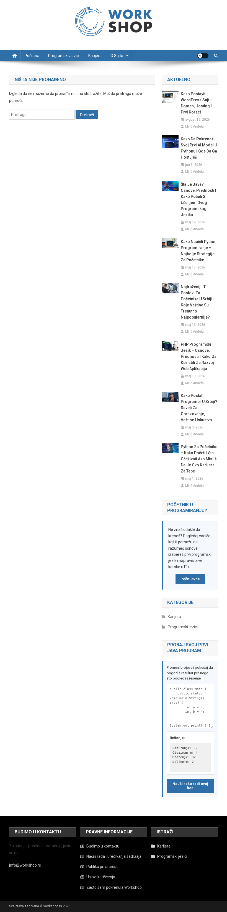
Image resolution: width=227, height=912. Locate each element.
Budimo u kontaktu (102, 846)
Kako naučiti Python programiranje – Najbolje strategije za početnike (198, 250)
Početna (32, 55)
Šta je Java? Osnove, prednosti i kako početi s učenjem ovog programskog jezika (198, 199)
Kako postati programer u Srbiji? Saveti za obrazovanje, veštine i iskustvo (199, 407)
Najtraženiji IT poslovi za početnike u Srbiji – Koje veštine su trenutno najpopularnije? (198, 302)
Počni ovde (190, 579)
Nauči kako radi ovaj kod (190, 786)
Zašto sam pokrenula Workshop (114, 887)
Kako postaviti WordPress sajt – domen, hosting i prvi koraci (197, 103)
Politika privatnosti (102, 866)
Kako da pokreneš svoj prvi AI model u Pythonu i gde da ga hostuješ (199, 148)
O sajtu (116, 55)
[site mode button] (202, 55)
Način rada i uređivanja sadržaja (113, 856)
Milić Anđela (194, 126)
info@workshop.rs (25, 865)
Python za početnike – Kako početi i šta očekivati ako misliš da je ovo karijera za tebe (199, 459)
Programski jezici (63, 55)
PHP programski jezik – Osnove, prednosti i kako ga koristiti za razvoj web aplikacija (198, 356)
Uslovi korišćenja (100, 877)
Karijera (95, 55)
